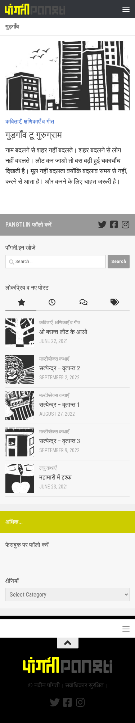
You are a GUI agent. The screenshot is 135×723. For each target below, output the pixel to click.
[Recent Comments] (83, 303)
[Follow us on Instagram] (125, 224)
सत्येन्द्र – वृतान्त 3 (59, 441)
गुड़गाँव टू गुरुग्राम (33, 135)
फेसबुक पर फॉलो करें (27, 544)
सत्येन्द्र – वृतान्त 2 (59, 368)
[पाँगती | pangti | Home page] (45, 9)
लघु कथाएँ (48, 468)
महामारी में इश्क (55, 477)
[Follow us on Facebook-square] (113, 224)
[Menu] (126, 9)
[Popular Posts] (20, 303)
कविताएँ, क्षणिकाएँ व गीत (29, 121)
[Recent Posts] (51, 303)
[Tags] (114, 303)
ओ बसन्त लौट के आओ (63, 331)
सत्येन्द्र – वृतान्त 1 (59, 404)
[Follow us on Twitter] (102, 224)
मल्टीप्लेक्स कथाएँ (54, 359)
